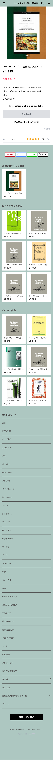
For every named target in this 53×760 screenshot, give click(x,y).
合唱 (4, 588)
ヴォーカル (6, 580)
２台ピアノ (6, 447)
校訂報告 (6, 654)
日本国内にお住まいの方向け (26, 122)
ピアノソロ (6, 431)
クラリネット (7, 472)
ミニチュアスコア (9, 605)
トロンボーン (7, 514)
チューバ (6, 522)
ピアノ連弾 (6, 439)
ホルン (5, 505)
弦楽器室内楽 (8, 621)
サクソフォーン (8, 489)
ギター (5, 572)
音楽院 (5, 679)
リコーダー (7, 530)
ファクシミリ (7, 663)
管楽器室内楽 (8, 630)
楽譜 (4, 423)
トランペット (7, 497)
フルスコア (6, 613)
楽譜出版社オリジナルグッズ (14, 696)
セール (5, 646)
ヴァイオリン (7, 539)
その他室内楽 (8, 638)
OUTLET (6, 687)
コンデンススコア (9, 671)
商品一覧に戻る (26, 717)
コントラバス (7, 563)
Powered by (23, 734)
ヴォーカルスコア (9, 596)
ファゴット (6, 481)
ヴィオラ (5, 547)
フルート (5, 456)
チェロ (5, 555)
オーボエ (6, 464)
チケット (5, 704)
